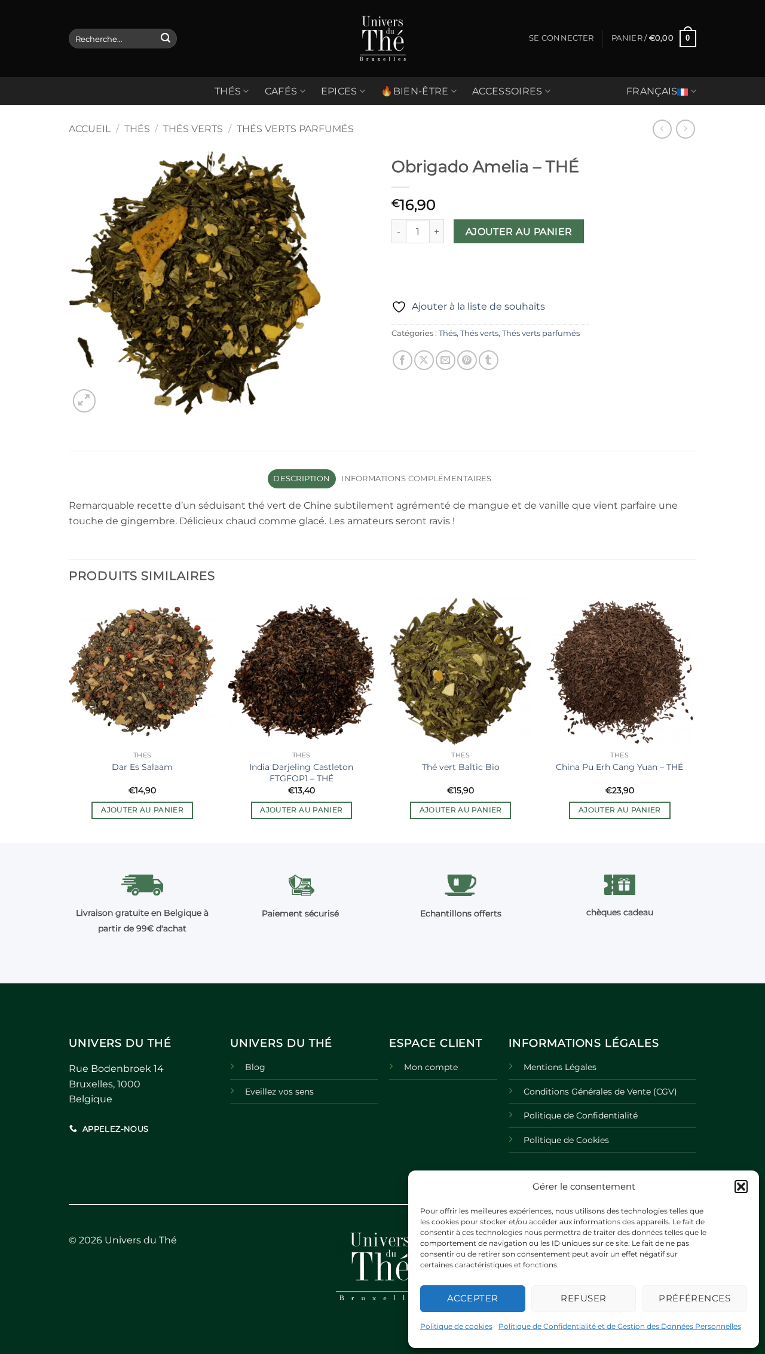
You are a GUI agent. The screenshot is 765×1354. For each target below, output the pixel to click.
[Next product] (662, 129)
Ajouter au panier (519, 231)
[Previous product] (685, 129)
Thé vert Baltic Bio (461, 767)
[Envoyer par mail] (445, 360)
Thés (137, 129)
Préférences (694, 1298)
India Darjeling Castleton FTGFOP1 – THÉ (301, 773)
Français (652, 91)
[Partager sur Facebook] (402, 360)
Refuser (583, 1298)
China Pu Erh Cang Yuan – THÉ (619, 767)
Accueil (90, 129)
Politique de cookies (456, 1326)
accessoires (507, 91)
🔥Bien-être (414, 91)
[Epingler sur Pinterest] (467, 360)
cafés (281, 91)
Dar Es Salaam (142, 767)
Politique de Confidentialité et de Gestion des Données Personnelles (619, 1326)
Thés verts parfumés (295, 129)
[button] (741, 1187)
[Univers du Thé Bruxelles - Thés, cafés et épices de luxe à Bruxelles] (382, 38)
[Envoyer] (165, 39)
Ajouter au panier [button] (142, 810)
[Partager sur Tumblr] (488, 360)
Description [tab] (301, 478)
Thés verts (193, 129)
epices (339, 91)
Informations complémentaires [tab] (416, 478)
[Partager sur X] (424, 360)
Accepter (472, 1298)
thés (228, 91)
